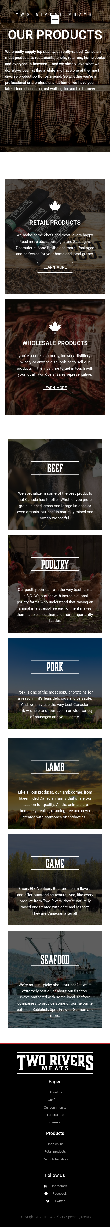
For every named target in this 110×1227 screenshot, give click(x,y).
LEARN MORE (55, 267)
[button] (55, 19)
